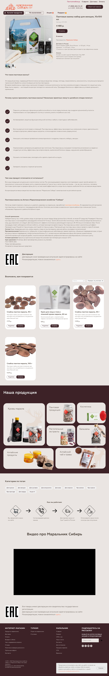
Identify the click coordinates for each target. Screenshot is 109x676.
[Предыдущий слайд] (8, 39)
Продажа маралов (61, 647)
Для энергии (69, 487)
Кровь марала (16, 409)
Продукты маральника (12, 631)
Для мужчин (10, 487)
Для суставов (33, 487)
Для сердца (22, 491)
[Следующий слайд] (50, 39)
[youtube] (88, 646)
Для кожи (58, 487)
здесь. (58, 259)
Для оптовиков (60, 645)
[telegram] (91, 646)
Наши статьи (60, 639)
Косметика (85, 407)
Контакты (8, 653)
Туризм (34, 628)
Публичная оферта (10, 650)
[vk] (83, 646)
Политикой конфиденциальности (68, 671)
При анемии (80, 487)
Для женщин (22, 487)
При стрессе (91, 487)
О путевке (34, 634)
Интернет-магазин (15, 628)
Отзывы (7, 645)
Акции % (32, 491)
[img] (68, 412)
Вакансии (59, 653)
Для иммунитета (46, 487)
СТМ (57, 650)
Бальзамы (84, 429)
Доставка (8, 634)
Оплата (7, 637)
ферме (59, 631)
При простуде (11, 491)
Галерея (58, 634)
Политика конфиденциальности (14, 647)
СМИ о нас (59, 637)
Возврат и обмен (10, 639)
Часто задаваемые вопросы (13, 642)
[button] (94, 7)
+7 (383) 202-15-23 (75, 6)
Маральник (62, 628)
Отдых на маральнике (37, 631)
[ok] (86, 646)
